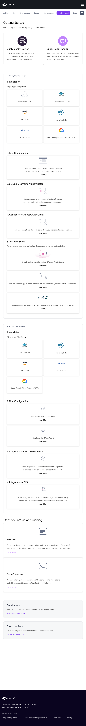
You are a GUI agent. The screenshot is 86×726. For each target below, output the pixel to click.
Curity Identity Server (17, 76)
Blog (14, 13)
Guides (75, 13)
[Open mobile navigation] (82, 5)
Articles (5, 13)
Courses (37, 13)
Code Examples (25, 13)
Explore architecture (14, 614)
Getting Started (63, 13)
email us (5, 707)
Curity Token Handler (17, 326)
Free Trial (57, 718)
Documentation (49, 13)
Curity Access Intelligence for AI (35, 718)
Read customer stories (15, 635)
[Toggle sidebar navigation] (82, 13)
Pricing (69, 718)
